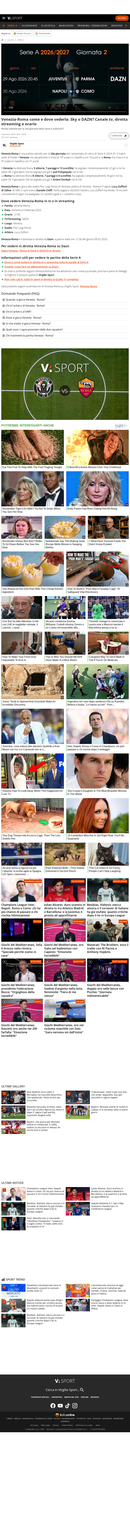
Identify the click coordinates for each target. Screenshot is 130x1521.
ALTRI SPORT (79, 921)
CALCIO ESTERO (78, 881)
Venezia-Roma (88, 286)
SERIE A (20, 40)
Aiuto (98, 1425)
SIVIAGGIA (97, 1418)
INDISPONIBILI (120, 25)
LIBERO (9, 1418)
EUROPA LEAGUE (120, 881)
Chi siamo (34, 1425)
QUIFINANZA (107, 1418)
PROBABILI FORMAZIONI (92, 25)
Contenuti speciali (40, 1397)
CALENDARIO (29, 25)
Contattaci (56, 1397)
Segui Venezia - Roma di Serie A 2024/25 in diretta (30, 250)
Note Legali (45, 1425)
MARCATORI (66, 25)
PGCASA (57, 1418)
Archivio (95, 1397)
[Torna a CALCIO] (4, 25)
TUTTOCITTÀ (81, 1418)
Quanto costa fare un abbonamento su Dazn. (31, 266)
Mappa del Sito (71, 1397)
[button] (126, 25)
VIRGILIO (17, 1418)
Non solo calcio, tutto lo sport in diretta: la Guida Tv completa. (41, 279)
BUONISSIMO (118, 1418)
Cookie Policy (67, 1425)
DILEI (89, 1418)
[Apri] (4, 18)
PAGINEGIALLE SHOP (43, 1418)
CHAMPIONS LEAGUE (33, 881)
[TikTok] (67, 1407)
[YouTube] (60, 1407)
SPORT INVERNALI (119, 961)
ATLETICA (37, 921)
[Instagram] (74, 1407)
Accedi (122, 18)
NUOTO (38, 1002)
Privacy (56, 1425)
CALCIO (10, 40)
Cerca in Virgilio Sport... (62, 1390)
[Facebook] (52, 1407)
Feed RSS (84, 1397)
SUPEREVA (65, 1421)
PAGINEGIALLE (28, 1418)
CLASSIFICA (48, 25)
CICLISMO (123, 921)
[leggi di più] (126, 145)
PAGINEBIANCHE (68, 1418)
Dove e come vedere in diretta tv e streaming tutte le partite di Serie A (46, 262)
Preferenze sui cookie (84, 1425)
